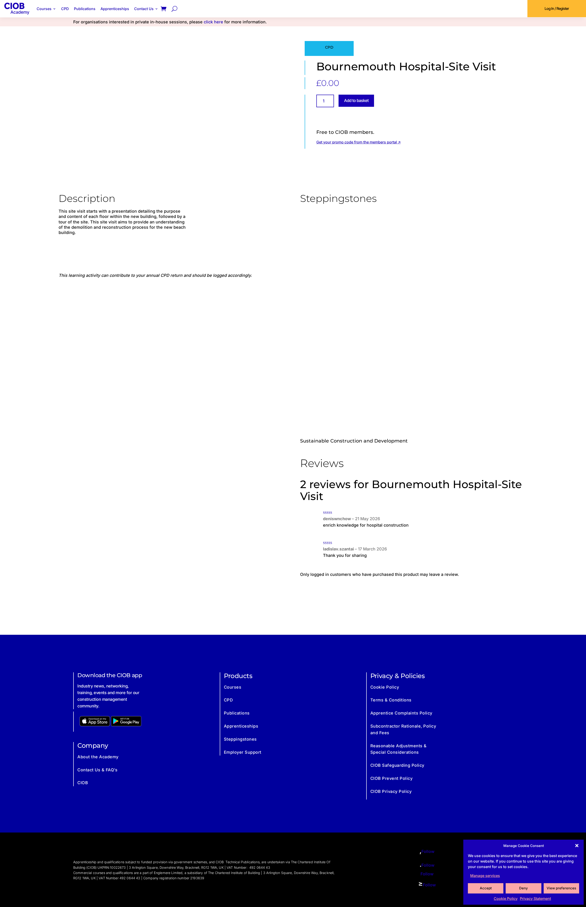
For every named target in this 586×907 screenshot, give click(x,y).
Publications (84, 8)
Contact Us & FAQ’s (97, 769)
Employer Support (242, 752)
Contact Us (144, 8)
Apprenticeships (114, 8)
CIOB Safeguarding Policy (397, 765)
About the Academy (98, 756)
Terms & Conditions (391, 700)
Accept (486, 888)
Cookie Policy (506, 898)
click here (213, 21)
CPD (65, 8)
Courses (44, 8)
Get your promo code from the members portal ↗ (358, 142)
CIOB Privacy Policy (391, 791)
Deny (523, 888)
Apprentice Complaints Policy (401, 713)
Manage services (485, 875)
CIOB (82, 782)
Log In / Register (557, 8)
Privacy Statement (535, 898)
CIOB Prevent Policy (391, 778)
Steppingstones (240, 739)
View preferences (561, 888)
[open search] (174, 8)
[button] (577, 845)
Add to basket (356, 100)
